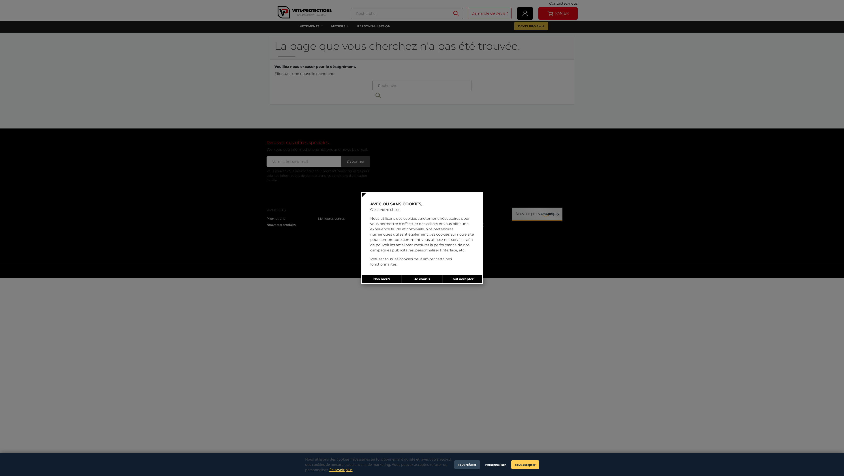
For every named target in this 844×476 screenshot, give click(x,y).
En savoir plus (341, 469)
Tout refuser (467, 465)
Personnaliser (495, 465)
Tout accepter (525, 465)
